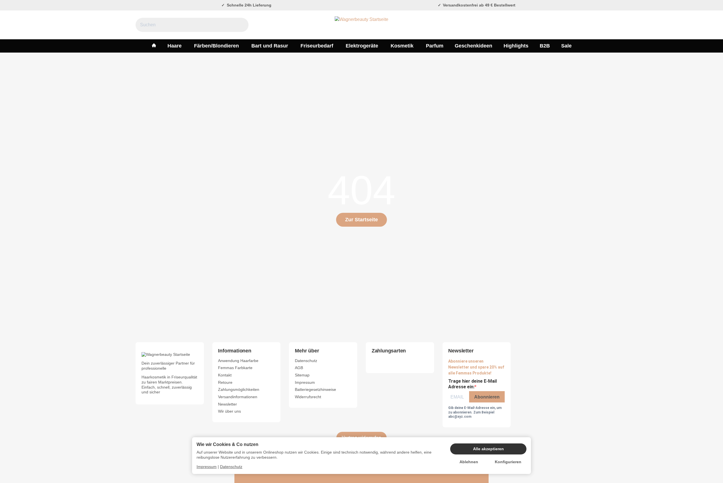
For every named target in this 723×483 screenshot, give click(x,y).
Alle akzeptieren (488, 449)
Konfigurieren (508, 462)
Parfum (434, 46)
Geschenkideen (473, 46)
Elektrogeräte (362, 46)
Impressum (207, 467)
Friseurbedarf (316, 46)
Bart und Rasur (269, 46)
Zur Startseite (361, 219)
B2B (545, 46)
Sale (566, 46)
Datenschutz (231, 467)
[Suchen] (241, 25)
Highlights (516, 46)
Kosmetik (402, 46)
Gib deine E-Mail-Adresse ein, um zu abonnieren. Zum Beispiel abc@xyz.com (475, 412)
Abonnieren (487, 397)
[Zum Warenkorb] (581, 25)
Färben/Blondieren (216, 46)
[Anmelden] (567, 25)
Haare (174, 46)
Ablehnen (469, 462)
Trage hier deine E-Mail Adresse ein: (472, 384)
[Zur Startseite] (361, 24)
